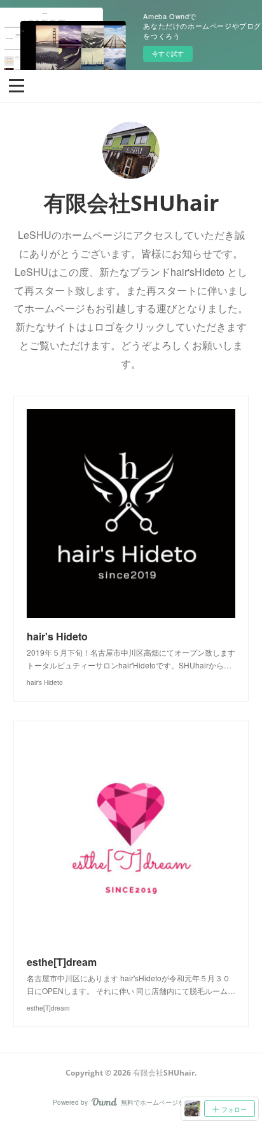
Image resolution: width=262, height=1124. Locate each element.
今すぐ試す (168, 53)
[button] (16, 84)
